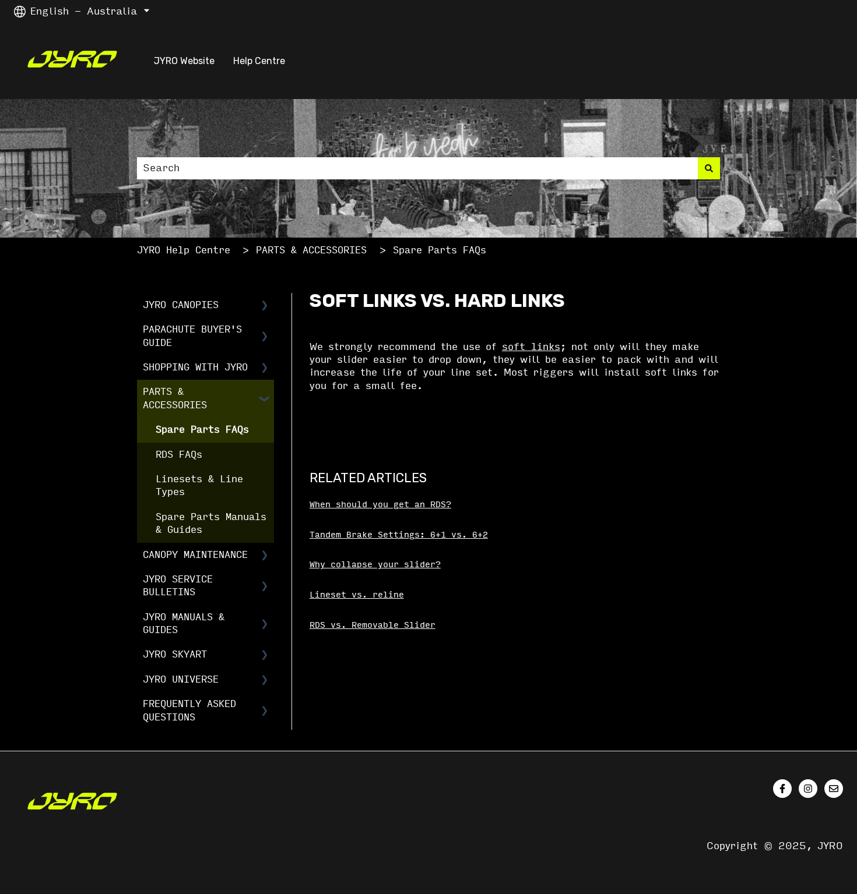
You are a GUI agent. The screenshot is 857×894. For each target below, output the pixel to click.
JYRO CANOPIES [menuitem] (181, 304)
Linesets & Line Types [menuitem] (199, 485)
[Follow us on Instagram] (808, 788)
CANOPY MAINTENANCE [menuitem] (195, 554)
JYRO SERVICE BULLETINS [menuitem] (178, 586)
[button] (264, 306)
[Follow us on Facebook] (782, 788)
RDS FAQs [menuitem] (179, 454)
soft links (531, 346)
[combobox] (417, 168)
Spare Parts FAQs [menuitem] (202, 429)
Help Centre (259, 60)
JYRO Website (184, 60)
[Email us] (833, 788)
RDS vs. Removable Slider (372, 625)
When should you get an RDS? (380, 505)
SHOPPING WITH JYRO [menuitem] (195, 367)
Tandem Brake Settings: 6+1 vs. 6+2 (399, 535)
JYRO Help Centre (183, 250)
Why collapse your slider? (375, 565)
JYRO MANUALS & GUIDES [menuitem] (183, 623)
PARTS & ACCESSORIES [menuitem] (175, 398)
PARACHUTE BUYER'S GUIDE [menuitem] (192, 336)
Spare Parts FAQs (439, 250)
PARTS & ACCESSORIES (311, 250)
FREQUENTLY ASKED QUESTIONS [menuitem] (189, 710)
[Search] (709, 168)
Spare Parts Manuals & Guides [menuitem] (211, 523)
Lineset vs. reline (357, 595)
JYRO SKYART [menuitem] (175, 654)
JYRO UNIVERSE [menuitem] (181, 679)
